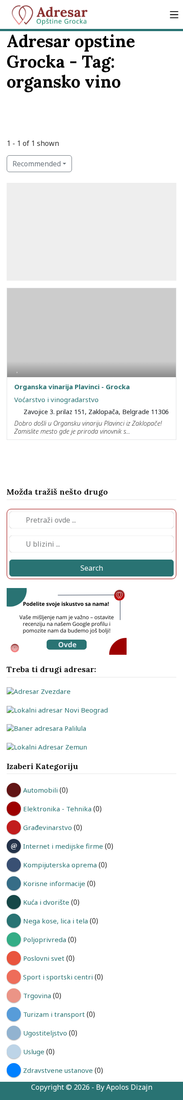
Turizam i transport (54, 1014)
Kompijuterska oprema (60, 864)
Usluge (33, 1051)
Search (91, 568)
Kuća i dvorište (46, 902)
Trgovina (37, 995)
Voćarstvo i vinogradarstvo (56, 399)
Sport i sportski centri (58, 976)
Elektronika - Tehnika (57, 808)
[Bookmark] (17, 368)
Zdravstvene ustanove (58, 1070)
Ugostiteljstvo (45, 1032)
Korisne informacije (54, 883)
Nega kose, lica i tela (55, 920)
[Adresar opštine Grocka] (53, 14)
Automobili (40, 790)
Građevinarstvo (47, 827)
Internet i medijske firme (63, 846)
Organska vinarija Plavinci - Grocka (72, 386)
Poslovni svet (43, 958)
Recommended (36, 164)
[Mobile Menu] (174, 14)
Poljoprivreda (44, 939)
